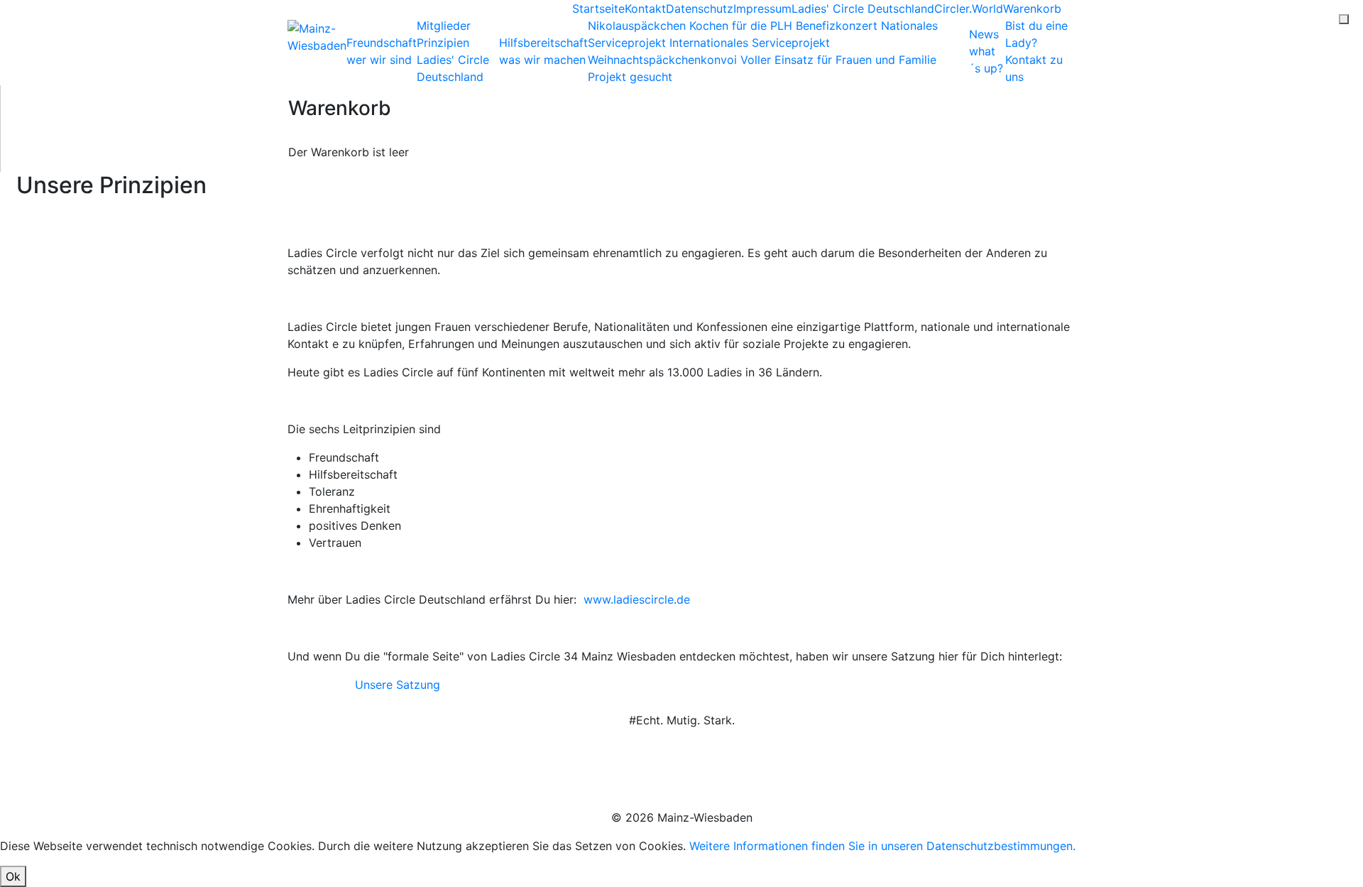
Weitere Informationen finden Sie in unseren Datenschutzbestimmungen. (882, 846)
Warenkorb (1032, 8)
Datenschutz (699, 8)
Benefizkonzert (838, 25)
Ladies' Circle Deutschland (863, 8)
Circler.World (968, 8)
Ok (13, 876)
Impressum (762, 8)
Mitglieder (444, 25)
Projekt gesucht (630, 77)
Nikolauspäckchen (638, 25)
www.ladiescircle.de (639, 599)
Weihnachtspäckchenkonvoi (664, 60)
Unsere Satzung (397, 685)
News (986, 51)
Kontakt (645, 8)
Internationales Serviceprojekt (749, 43)
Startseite (598, 8)
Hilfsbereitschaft (543, 51)
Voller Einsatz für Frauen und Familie (838, 60)
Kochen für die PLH (742, 25)
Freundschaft (381, 51)
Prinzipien (443, 43)
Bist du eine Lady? (1036, 51)
